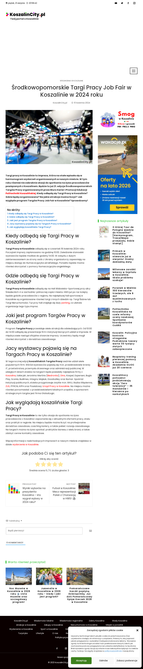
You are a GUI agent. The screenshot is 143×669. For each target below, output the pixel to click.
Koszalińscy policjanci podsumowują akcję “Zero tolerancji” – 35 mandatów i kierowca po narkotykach (123, 385)
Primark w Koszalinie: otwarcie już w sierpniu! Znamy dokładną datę (123, 256)
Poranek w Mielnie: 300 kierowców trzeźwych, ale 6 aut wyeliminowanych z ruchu (125, 294)
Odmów (103, 660)
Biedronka (52, 375)
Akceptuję (81, 660)
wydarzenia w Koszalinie (25, 444)
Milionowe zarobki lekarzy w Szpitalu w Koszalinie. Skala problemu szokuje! (124, 275)
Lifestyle (40, 633)
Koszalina (11, 375)
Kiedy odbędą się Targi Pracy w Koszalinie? (31, 213)
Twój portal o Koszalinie (24, 18)
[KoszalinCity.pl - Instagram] (66, 648)
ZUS (8, 386)
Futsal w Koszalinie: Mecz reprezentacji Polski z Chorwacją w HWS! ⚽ (64, 491)
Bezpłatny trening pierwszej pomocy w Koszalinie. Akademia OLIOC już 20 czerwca (124, 362)
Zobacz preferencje (127, 660)
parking (65, 302)
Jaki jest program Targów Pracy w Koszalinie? (33, 220)
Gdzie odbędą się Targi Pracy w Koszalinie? (31, 217)
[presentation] (8, 586)
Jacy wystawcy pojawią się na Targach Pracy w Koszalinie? (40, 223)
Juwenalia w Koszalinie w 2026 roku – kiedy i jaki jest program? (18, 592)
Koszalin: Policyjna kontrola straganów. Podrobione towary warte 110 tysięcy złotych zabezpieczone (125, 341)
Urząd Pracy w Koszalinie (55, 386)
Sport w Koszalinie (49, 629)
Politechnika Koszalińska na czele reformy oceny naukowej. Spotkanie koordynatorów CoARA (123, 317)
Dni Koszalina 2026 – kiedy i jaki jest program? (79, 591)
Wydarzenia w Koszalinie (71, 81)
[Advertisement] (71, 46)
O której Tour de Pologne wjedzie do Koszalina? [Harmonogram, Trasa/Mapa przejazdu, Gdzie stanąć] (123, 235)
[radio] (37, 465)
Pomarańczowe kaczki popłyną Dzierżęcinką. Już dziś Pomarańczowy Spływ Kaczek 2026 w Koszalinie (49, 595)
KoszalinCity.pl (62, 662)
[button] (137, 630)
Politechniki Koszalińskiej (21, 193)
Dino (62, 375)
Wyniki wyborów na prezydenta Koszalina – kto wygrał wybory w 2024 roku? (34, 493)
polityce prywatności (113, 651)
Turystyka (23, 633)
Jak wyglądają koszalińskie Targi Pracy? (30, 227)
